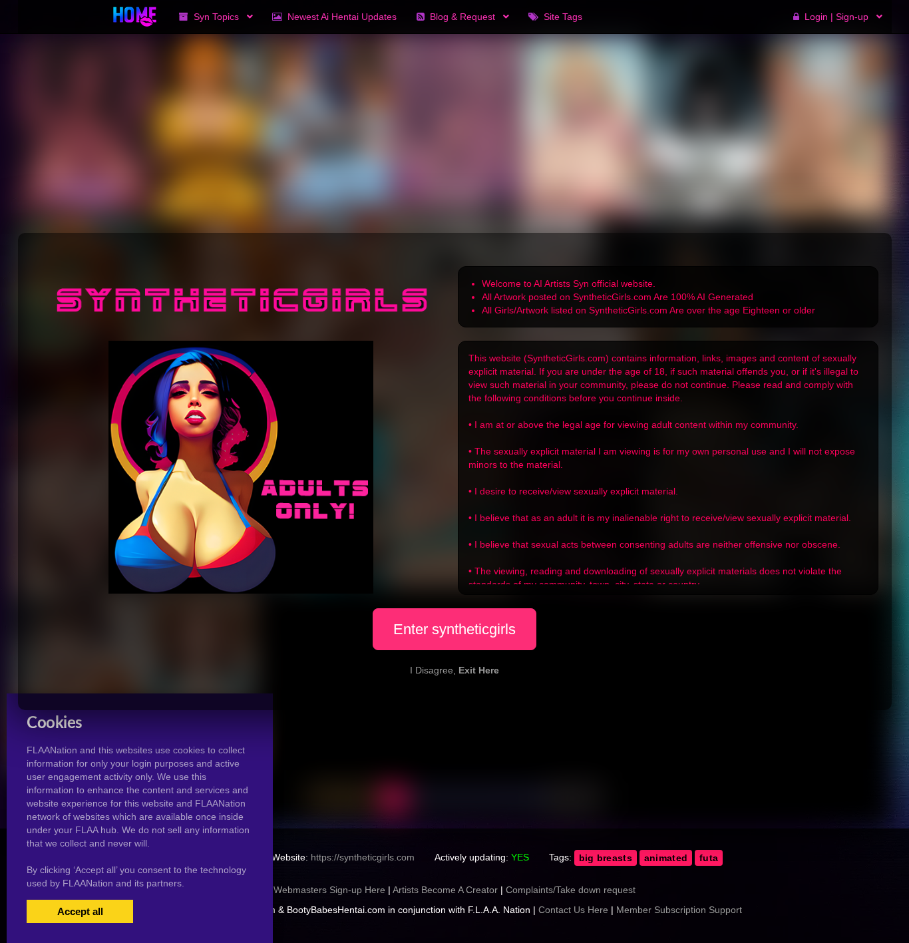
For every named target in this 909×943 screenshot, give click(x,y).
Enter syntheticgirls (454, 629)
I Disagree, (454, 670)
